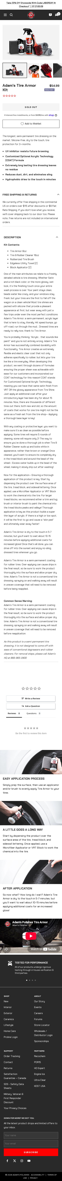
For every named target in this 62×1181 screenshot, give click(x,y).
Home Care (10, 1031)
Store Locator (42, 1025)
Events (37, 1007)
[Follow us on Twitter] (14, 1160)
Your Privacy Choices (15, 1108)
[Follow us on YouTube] (28, 1160)
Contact (8, 1062)
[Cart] (56, 14)
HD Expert (39, 1068)
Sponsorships (41, 1041)
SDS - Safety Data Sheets (14, 1086)
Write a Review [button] (32, 698)
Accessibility (37, 1175)
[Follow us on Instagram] (21, 1160)
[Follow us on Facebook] (7, 1160)
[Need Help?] (50, 14)
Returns (8, 1068)
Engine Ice (39, 1074)
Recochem (39, 1056)
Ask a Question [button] (32, 706)
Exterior (8, 1013)
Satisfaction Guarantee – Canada (15, 1076)
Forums (38, 1019)
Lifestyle (8, 1025)
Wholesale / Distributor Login (43, 1033)
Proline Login (11, 1037)
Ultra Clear (40, 1080)
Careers (38, 1013)
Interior (8, 1007)
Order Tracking (12, 1056)
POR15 (37, 1062)
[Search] (11, 14)
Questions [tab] (32, 713)
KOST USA (39, 1086)
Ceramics (9, 1019)
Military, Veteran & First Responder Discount (13, 1098)
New (6, 1001)
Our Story (39, 1001)
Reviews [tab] (12, 713)
